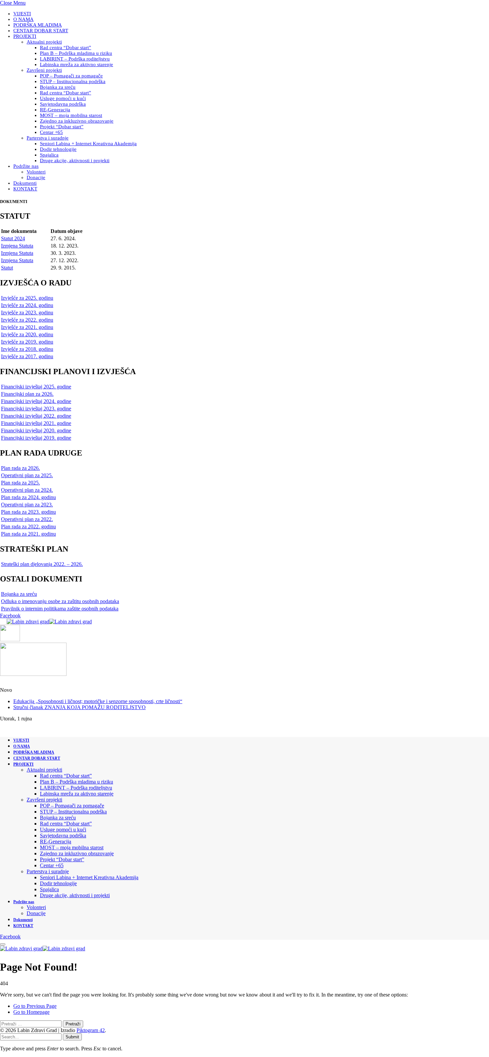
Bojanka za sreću (58, 87)
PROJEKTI (24, 36)
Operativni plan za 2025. (27, 475)
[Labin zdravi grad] (49, 621)
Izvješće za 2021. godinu (27, 327)
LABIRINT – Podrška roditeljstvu (75, 58)
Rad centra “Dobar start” (65, 47)
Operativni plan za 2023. (27, 504)
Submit (72, 1036)
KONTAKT (25, 188)
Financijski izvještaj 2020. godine (36, 430)
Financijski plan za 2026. (27, 394)
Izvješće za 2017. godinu (27, 356)
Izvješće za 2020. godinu (27, 334)
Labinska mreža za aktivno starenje (76, 64)
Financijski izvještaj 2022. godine (36, 416)
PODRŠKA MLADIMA (37, 25)
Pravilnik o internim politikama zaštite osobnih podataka (59, 608)
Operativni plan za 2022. (27, 519)
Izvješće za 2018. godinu (27, 349)
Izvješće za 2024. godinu (27, 305)
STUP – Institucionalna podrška (72, 81)
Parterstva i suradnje (48, 138)
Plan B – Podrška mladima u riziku (76, 53)
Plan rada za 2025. (20, 482)
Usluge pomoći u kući (63, 98)
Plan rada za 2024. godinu (28, 497)
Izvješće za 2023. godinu (27, 312)
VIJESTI (22, 13)
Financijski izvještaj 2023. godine (36, 408)
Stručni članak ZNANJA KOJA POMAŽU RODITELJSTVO (79, 707)
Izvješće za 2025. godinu (27, 298)
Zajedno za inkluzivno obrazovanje (76, 121)
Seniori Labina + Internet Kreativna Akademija (88, 143)
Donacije (36, 177)
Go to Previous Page (35, 1006)
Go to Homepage (31, 1012)
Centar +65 (51, 132)
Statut (7, 267)
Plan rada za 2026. (20, 468)
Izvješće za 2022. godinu (27, 320)
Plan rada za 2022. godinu (28, 526)
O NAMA (23, 19)
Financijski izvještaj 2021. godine (36, 423)
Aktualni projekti (44, 42)
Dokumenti (25, 183)
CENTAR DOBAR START (40, 30)
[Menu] (2, 944)
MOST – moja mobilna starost (71, 115)
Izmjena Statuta (17, 246)
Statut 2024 (13, 238)
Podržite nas (26, 166)
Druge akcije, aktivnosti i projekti (74, 160)
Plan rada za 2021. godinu (28, 534)
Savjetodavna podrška (63, 104)
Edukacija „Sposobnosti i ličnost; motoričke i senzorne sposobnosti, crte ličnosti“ (97, 701)
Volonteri (36, 171)
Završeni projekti (44, 70)
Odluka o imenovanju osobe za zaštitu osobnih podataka (60, 601)
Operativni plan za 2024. (27, 490)
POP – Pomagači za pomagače (71, 75)
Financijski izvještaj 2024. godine (36, 401)
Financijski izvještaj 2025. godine (36, 386)
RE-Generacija (55, 109)
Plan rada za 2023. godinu (28, 512)
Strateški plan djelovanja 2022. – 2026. (42, 564)
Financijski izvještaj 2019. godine (36, 438)
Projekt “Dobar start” (61, 126)
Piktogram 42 (91, 1030)
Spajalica (49, 155)
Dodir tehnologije (58, 149)
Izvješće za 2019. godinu (27, 342)
